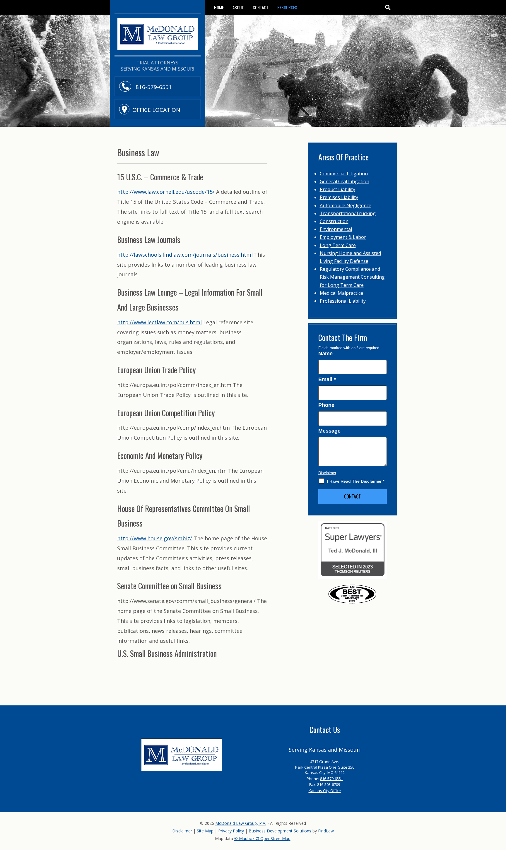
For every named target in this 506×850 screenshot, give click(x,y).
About (238, 7)
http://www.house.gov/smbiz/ (154, 538)
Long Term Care (338, 245)
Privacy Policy (231, 831)
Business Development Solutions (280, 831)
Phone (326, 405)
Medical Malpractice (341, 293)
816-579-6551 (153, 87)
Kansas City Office (325, 790)
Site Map (205, 831)
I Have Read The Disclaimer (355, 481)
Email (327, 379)
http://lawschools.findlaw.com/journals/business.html (185, 254)
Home (219, 7)
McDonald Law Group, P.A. (240, 823)
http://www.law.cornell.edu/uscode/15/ (166, 191)
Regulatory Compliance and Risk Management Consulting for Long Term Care (352, 277)
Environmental (336, 229)
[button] (387, 7)
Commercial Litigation (344, 173)
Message (329, 431)
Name (325, 354)
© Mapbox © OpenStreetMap (262, 838)
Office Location (156, 110)
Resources (287, 7)
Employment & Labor (343, 237)
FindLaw (326, 831)
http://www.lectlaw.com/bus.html (159, 322)
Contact (261, 7)
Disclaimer (327, 473)
